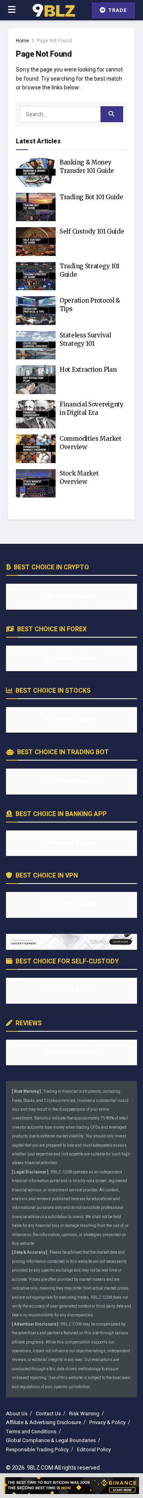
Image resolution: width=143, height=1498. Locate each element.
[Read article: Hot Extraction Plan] (36, 379)
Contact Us (48, 1413)
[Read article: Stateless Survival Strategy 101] (36, 345)
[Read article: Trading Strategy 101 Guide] (36, 276)
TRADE (116, 10)
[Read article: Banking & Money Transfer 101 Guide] (36, 172)
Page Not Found (54, 40)
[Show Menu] (11, 10)
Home (22, 40)
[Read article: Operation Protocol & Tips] (36, 310)
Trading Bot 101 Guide (91, 197)
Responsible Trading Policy (37, 1449)
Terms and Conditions (31, 1431)
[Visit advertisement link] (71, 942)
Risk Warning (84, 1413)
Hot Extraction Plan (88, 369)
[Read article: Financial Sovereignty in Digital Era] (36, 414)
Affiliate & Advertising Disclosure (43, 1422)
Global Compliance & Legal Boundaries (51, 1440)
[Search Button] (111, 114)
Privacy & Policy (107, 1422)
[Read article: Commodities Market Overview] (36, 448)
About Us (16, 1413)
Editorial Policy (94, 1449)
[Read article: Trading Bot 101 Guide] (36, 207)
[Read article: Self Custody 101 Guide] (36, 241)
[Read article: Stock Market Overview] (36, 483)
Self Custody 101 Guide (92, 231)
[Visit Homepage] (53, 10)
